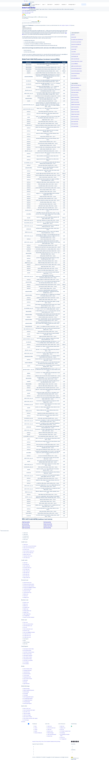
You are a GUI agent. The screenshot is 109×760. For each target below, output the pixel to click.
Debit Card (62, 726)
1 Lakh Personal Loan (27, 589)
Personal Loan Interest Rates (28, 584)
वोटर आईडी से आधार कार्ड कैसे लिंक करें (77, 39)
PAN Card (62, 729)
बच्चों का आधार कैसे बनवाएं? (75, 58)
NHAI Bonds (25, 680)
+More (23, 26)
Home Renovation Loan (27, 625)
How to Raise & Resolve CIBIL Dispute (30, 718)
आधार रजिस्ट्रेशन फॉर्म (74, 56)
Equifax (63, 25)
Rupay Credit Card (26, 577)
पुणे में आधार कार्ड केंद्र (26, 524)
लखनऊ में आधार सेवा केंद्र (75, 119)
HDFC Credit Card (26, 566)
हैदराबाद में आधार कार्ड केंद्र (75, 97)
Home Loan (25, 622)
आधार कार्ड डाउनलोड (74, 46)
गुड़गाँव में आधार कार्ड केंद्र (75, 87)
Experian (67, 25)
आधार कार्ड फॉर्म (73, 37)
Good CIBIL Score (26, 711)
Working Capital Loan (27, 610)
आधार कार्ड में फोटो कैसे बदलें (75, 73)
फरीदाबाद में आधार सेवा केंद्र (75, 114)
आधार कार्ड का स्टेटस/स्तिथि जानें (76, 44)
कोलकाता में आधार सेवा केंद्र (75, 111)
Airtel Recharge (26, 691)
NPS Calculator (26, 663)
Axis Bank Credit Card (27, 567)
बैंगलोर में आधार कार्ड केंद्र (26, 527)
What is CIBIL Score (27, 708)
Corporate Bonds (26, 672)
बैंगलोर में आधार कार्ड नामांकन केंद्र (76, 85)
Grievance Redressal (38, 732)
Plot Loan (25, 627)
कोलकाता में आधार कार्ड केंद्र (48, 524)
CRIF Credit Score (26, 557)
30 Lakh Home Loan (27, 633)
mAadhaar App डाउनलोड (75, 54)
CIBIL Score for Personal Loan (28, 547)
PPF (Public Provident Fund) (65, 731)
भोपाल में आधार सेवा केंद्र (74, 116)
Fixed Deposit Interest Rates (28, 648)
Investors (34, 741)
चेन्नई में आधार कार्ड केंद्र (47, 522)
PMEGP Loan (25, 609)
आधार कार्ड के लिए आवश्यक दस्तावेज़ (76, 71)
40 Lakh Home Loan (27, 635)
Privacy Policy (38, 741)
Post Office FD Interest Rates (28, 652)
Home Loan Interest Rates (28, 624)
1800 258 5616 (32, 8)
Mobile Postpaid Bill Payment (28, 690)
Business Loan (26, 602)
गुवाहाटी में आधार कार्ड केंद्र (75, 102)
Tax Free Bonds (26, 675)
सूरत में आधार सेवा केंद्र (74, 121)
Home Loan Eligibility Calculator (29, 632)
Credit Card (25, 562)
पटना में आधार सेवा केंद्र (74, 126)
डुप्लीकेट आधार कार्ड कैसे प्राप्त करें (76, 66)
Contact (35, 729)
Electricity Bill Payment (27, 703)
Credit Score (25, 544)
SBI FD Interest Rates (27, 650)
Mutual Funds (49, 736)
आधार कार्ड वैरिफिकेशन (74, 63)
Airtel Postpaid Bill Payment (28, 696)
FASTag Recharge (26, 701)
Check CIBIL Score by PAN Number (29, 546)
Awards (35, 731)
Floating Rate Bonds (27, 676)
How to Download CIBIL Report (29, 710)
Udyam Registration (27, 614)
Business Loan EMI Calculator (28, 617)
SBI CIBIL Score (26, 549)
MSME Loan (25, 605)
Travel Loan (25, 595)
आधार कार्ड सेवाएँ (73, 49)
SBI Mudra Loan (26, 607)
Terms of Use (43, 741)
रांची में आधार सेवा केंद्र (74, 123)
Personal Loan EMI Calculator (28, 585)
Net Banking (62, 732)
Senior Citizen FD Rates (27, 657)
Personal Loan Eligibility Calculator (29, 587)
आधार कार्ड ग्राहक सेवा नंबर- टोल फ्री (76, 61)
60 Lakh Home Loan (27, 637)
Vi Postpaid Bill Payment (27, 700)
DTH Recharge (26, 720)
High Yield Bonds (26, 683)
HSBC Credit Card (26, 570)
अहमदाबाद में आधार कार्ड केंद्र (48, 525)
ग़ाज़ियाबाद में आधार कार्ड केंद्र (75, 104)
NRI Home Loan (26, 630)
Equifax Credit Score (27, 554)
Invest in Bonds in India (27, 668)
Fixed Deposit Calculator (27, 655)
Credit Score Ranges (27, 715)
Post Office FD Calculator (28, 660)
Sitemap (58, 741)
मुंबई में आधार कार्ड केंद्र (74, 109)
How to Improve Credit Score (28, 551)
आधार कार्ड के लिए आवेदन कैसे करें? (76, 68)
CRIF (70, 25)
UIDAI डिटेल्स (73, 51)
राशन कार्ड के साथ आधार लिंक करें (76, 42)
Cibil (60, 25)
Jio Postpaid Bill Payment (27, 698)
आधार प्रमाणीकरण (74, 75)
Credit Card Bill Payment (51, 734)
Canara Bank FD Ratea (27, 658)
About (35, 726)
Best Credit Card (26, 575)
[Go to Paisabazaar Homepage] (26, 4)
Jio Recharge (25, 693)
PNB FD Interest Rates (27, 653)
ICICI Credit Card (26, 569)
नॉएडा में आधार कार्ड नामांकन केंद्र (76, 90)
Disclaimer (48, 741)
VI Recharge (25, 695)
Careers (35, 727)
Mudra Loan (25, 604)
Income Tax (62, 737)
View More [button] (23, 721)
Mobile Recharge (26, 688)
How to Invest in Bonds (27, 678)
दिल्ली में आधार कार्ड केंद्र (26, 522)
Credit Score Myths (26, 713)
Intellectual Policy (54, 741)
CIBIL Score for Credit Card (28, 552)
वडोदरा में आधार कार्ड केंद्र (75, 107)
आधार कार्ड (73, 34)
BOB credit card (26, 574)
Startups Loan (25, 612)
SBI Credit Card (26, 564)
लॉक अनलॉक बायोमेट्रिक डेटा (75, 78)
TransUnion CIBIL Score (27, 556)
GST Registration (26, 615)
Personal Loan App (26, 590)
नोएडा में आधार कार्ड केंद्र (47, 527)
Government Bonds (26, 673)
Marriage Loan (26, 597)
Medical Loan (25, 594)
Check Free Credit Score (26, 28)
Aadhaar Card (62, 727)
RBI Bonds (25, 681)
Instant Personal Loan (27, 582)
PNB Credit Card (26, 572)
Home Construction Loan (28, 629)
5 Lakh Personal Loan (27, 592)
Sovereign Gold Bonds (27, 670)
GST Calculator (26, 662)
